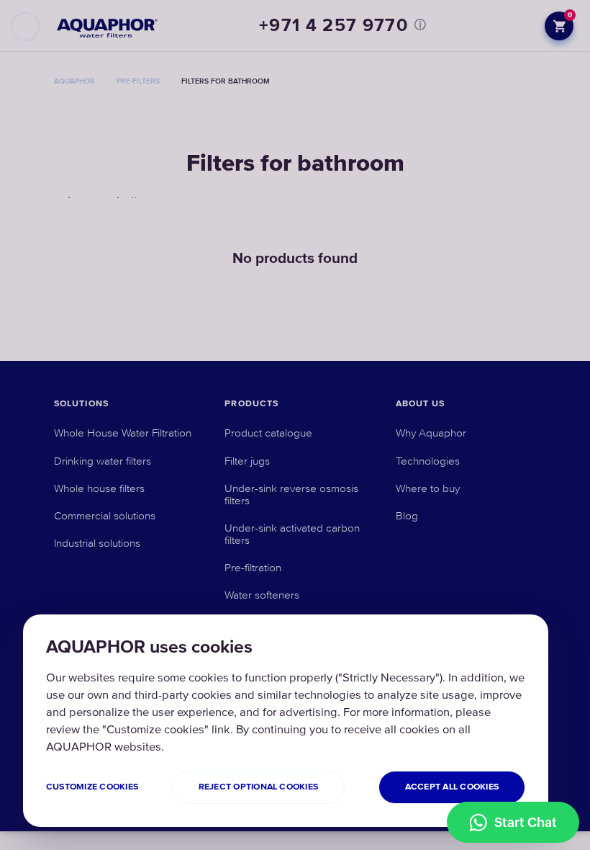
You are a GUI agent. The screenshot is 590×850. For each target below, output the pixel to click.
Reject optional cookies (259, 787)
